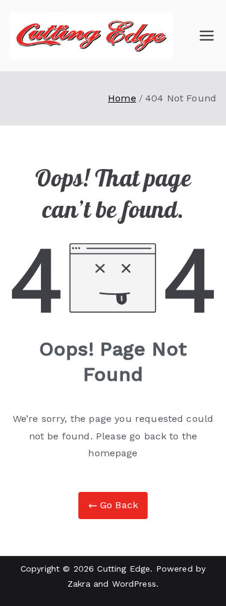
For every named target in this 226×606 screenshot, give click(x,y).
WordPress (134, 583)
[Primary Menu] (206, 35)
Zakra (78, 583)
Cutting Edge (123, 568)
